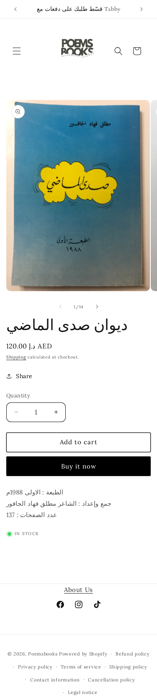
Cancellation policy (111, 680)
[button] (17, 51)
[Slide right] (97, 306)
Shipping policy (128, 667)
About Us (78, 590)
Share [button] (24, 376)
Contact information (55, 680)
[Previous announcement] (15, 9)
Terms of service (81, 667)
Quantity (18, 395)
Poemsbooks (42, 654)
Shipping (16, 357)
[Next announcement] (141, 9)
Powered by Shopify (83, 654)
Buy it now (78, 466)
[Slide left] (60, 306)
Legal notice (82, 692)
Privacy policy (35, 667)
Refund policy (132, 654)
